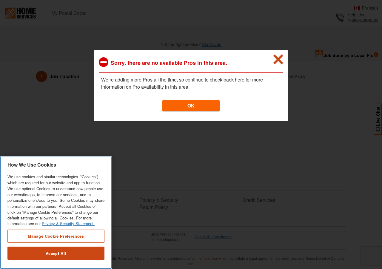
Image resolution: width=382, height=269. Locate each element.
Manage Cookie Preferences (56, 236)
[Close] (278, 59)
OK (191, 105)
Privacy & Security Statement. (68, 224)
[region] (56, 212)
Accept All (56, 253)
